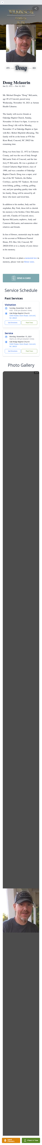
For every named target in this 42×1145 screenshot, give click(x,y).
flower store (29, 261)
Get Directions (12, 323)
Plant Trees (29, 323)
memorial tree (31, 257)
